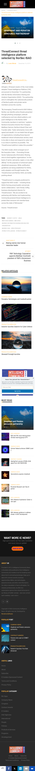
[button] (17, 379)
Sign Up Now (17, 391)
